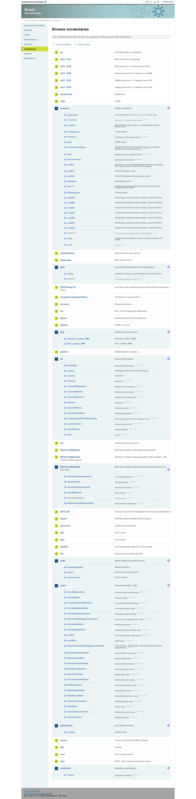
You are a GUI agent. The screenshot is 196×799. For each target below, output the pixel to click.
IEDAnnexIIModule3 (70, 457)
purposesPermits (74, 408)
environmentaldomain (76, 147)
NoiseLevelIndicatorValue (77, 663)
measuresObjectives (75, 397)
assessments (72, 115)
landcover (65, 526)
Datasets (28, 30)
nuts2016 (71, 218)
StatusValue (72, 706)
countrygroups (73, 132)
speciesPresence (74, 424)
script (69, 238)
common (64, 108)
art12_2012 (65, 59)
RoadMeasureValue (75, 696)
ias (61, 359)
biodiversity (66, 94)
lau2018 (64, 547)
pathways (71, 402)
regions (70, 572)
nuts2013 (71, 213)
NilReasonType (73, 193)
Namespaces (29, 58)
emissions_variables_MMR (78, 339)
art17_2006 (65, 73)
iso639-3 (70, 171)
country (70, 775)
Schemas (28, 44)
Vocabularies (30, 49)
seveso (63, 740)
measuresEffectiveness (76, 386)
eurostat (64, 304)
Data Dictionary (44, 20)
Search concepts (84, 44)
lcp (61, 554)
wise (62, 761)
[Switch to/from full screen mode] (158, 2)
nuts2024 (71, 228)
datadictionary (67, 253)
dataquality (65, 260)
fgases (63, 318)
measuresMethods (75, 392)
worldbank (65, 768)
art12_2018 (65, 66)
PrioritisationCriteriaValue (78, 680)
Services (27, 54)
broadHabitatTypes (75, 567)
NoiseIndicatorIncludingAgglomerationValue (85, 646)
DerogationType (73, 482)
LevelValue (71, 640)
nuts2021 (71, 223)
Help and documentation (34, 25)
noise (63, 585)
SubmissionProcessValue (78, 712)
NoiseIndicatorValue (75, 658)
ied (61, 443)
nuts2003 (71, 198)
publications (66, 725)
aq (61, 52)
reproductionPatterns (76, 413)
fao (61, 311)
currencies (71, 137)
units (69, 435)
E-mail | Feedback (32, 791)
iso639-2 (70, 165)
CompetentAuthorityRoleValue (79, 603)
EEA (35, 2)
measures (71, 381)
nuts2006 (71, 203)
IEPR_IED (65, 512)
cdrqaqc (70, 371)
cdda (62, 101)
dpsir (69, 142)
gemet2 (64, 325)
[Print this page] (155, 2)
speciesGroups (73, 577)
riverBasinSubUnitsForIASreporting (82, 419)
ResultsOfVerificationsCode (78, 487)
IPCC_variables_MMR (76, 344)
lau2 (62, 540)
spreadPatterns (73, 429)
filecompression (74, 159)
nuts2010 (71, 208)
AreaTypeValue (73, 597)
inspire (63, 519)
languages (71, 181)
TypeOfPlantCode (74, 493)
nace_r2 (70, 186)
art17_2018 (65, 87)
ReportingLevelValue (76, 690)
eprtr (62, 267)
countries (71, 125)
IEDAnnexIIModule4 (70, 467)
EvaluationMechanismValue (78, 614)
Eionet (35, 20)
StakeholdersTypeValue (77, 701)
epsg (69, 154)
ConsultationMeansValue (77, 608)
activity (70, 274)
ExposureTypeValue (75, 624)
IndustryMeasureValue (76, 630)
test (62, 747)
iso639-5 (70, 176)
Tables (27, 35)
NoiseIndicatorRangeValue (78, 653)
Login (150, 2)
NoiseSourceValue (75, 674)
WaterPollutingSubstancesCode (80, 503)
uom (62, 754)
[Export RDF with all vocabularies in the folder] (168, 108)
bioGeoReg (72, 365)
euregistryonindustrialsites (73, 297)
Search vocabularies (63, 44)
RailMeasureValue (74, 685)
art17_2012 (65, 80)
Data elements (30, 39)
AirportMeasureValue (76, 592)
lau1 (62, 533)
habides (64, 352)
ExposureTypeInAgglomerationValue (82, 619)
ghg (62, 332)
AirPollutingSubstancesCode (79, 476)
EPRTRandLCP (68, 287)
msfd (62, 561)
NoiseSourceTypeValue (76, 669)
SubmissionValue (74, 717)
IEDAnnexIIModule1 (70, 450)
